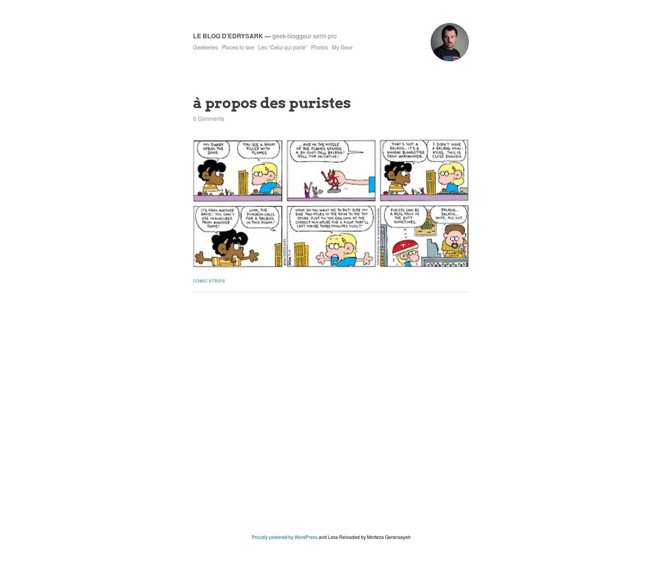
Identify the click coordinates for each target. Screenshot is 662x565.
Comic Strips (209, 281)
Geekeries (205, 47)
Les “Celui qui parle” (282, 47)
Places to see (238, 47)
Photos (319, 47)
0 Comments (208, 118)
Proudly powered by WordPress (285, 537)
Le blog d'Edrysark (228, 35)
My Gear (342, 47)
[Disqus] (331, 418)
